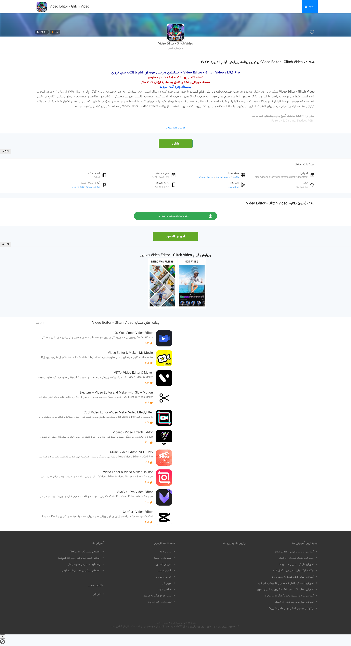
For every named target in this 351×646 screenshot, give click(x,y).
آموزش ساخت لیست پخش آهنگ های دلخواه (289, 596)
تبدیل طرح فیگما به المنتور (157, 596)
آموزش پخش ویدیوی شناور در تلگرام (294, 602)
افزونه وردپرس (163, 577)
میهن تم (166, 583)
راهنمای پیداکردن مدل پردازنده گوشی (80, 571)
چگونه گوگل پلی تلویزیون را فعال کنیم (293, 571)
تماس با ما (165, 552)
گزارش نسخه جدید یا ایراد (86, 187)
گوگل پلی (234, 187)
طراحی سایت (164, 590)
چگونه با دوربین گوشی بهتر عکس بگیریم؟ (291, 608)
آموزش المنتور (175, 236)
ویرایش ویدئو (206, 177)
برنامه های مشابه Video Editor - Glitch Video (125, 323)
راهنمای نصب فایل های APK (85, 552)
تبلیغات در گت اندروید (159, 602)
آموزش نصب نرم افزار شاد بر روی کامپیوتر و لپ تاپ (286, 583)
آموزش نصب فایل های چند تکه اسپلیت (79, 558)
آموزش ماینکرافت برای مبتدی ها (296, 564)
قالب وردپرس (164, 571)
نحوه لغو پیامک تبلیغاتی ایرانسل (296, 558)
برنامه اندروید (223, 177)
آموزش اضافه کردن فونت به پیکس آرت (292, 577)
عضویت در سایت (162, 558)
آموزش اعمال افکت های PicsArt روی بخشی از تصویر (285, 590)
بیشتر (38, 323)
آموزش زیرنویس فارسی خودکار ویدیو (294, 552)
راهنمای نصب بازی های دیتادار (84, 564)
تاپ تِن (96, 594)
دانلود (175, 143)
